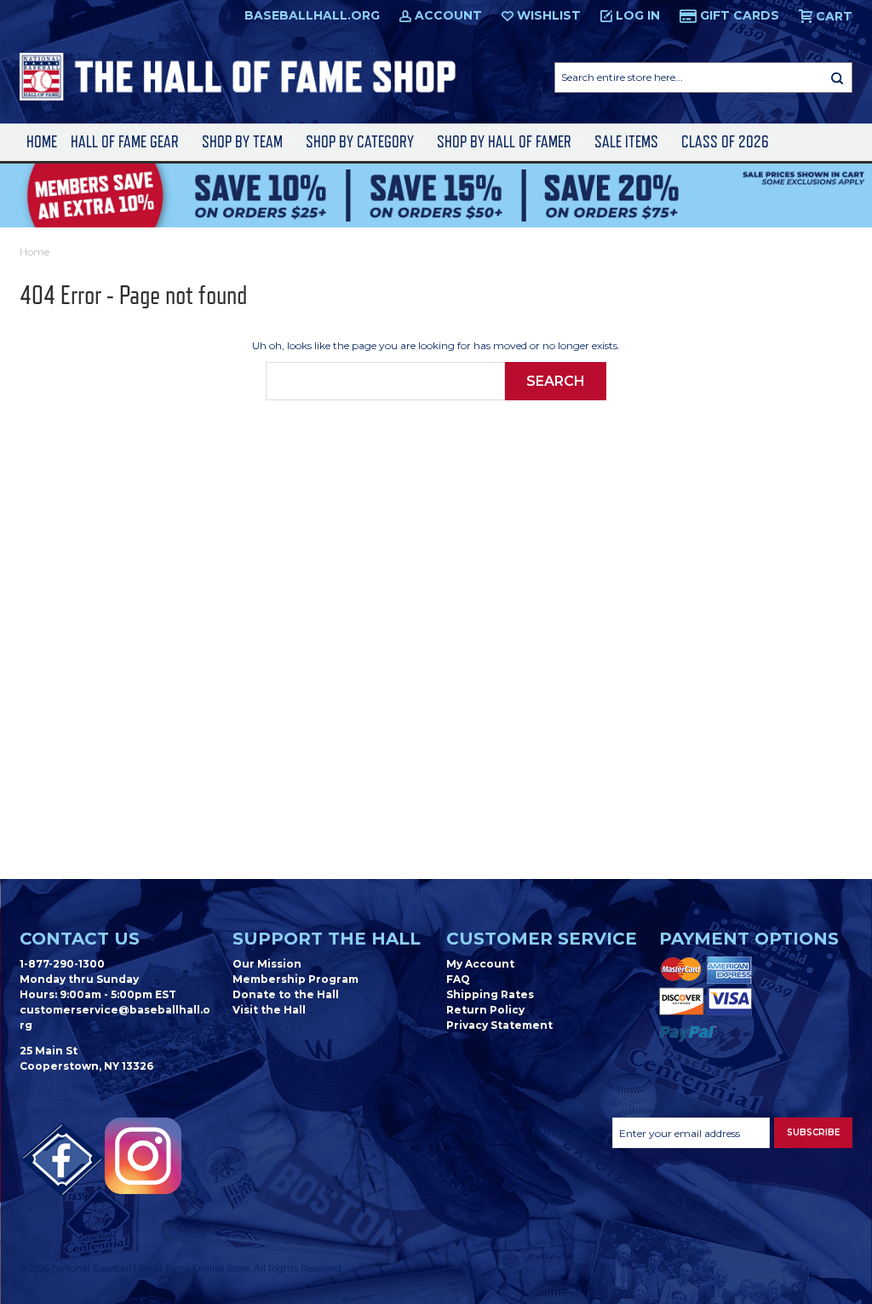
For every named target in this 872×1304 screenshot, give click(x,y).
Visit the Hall (269, 1009)
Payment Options (749, 938)
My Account (480, 963)
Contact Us (80, 938)
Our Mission (266, 963)
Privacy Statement (499, 1025)
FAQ (458, 979)
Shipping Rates (490, 994)
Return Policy (485, 1009)
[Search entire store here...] (837, 77)
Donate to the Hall (285, 994)
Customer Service (541, 938)
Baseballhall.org (312, 15)
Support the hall (326, 938)
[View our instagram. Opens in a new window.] (143, 1155)
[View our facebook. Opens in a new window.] (62, 1160)
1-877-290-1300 (62, 963)
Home (41, 142)
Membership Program (295, 979)
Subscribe (813, 1132)
